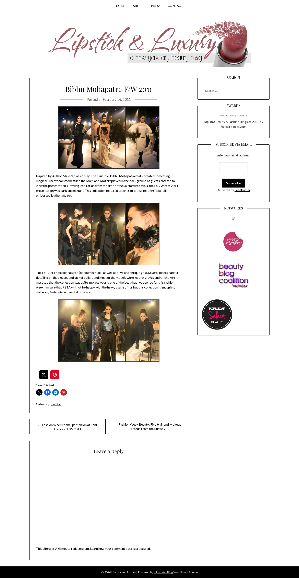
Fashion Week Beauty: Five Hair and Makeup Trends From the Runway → (150, 426)
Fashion (56, 404)
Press (156, 6)
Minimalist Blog (163, 572)
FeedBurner (242, 190)
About (138, 6)
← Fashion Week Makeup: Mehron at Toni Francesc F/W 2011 (67, 427)
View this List (233, 115)
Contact (175, 6)
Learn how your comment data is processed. (120, 548)
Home (121, 6)
